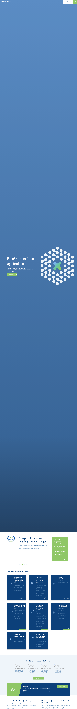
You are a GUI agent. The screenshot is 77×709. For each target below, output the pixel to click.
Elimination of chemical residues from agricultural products (58, 672)
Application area (12, 274)
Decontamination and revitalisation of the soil (19, 671)
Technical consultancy (60, 559)
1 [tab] (19, 564)
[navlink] (71, 2)
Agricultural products (60, 551)
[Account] (68, 2)
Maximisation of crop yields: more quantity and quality (45, 671)
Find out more (38, 678)
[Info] (65, 2)
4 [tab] (24, 564)
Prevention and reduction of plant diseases (32, 671)
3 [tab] (22, 564)
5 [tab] (26, 564)
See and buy (22, 598)
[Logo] (6, 1)
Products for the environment (58, 555)
